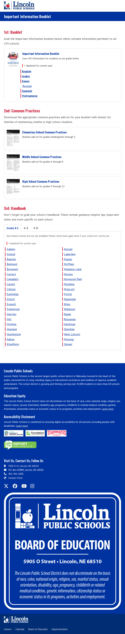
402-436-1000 (15, 473)
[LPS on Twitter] (7, 486)
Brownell (12, 269)
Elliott (11, 299)
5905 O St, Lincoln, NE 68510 (23, 466)
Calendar (19, 629)
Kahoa (10, 339)
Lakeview (70, 254)
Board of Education (38, 629)
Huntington (14, 334)
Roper (67, 314)
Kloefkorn (13, 344)
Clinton (11, 289)
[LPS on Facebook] (16, 486)
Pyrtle (68, 294)
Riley (67, 304)
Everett (11, 304)
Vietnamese (29, 96)
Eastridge (13, 294)
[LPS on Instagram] (33, 486)
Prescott (69, 289)
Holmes (11, 324)
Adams (11, 249)
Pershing (69, 284)
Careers (8, 629)
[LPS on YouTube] (24, 486)
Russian (27, 86)
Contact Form (15, 477)
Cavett (11, 284)
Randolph (70, 299)
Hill (9, 319)
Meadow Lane (73, 269)
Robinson (69, 309)
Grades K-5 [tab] (12, 228)
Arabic (26, 76)
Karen (25, 81)
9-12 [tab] (36, 228)
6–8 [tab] (26, 228)
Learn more (108, 408)
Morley (68, 274)
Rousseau (70, 319)
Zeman (68, 344)
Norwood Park (73, 279)
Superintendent (60, 629)
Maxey (68, 259)
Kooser (68, 249)
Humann (12, 329)
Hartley (11, 314)
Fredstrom (13, 309)
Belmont (12, 264)
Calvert (11, 274)
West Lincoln (72, 334)
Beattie (11, 259)
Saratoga (69, 324)
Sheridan (69, 329)
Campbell (12, 279)
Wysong (69, 339)
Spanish (27, 91)
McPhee (69, 264)
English (26, 71)
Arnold (11, 254)
